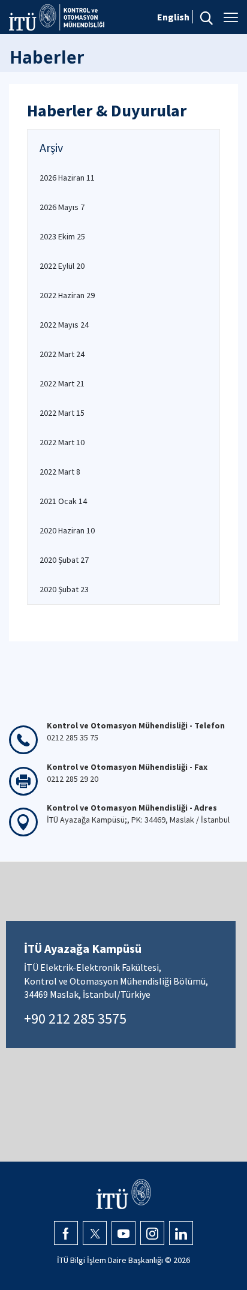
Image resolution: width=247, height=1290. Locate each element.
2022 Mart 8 (60, 471)
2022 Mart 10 (62, 442)
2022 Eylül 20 (62, 265)
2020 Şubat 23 (64, 589)
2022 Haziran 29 (67, 295)
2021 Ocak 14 (63, 501)
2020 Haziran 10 (67, 530)
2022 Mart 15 (62, 412)
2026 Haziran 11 (67, 177)
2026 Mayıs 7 (62, 207)
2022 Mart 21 (62, 383)
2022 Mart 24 (62, 354)
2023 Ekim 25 (62, 236)
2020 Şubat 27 (64, 559)
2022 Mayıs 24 (64, 324)
